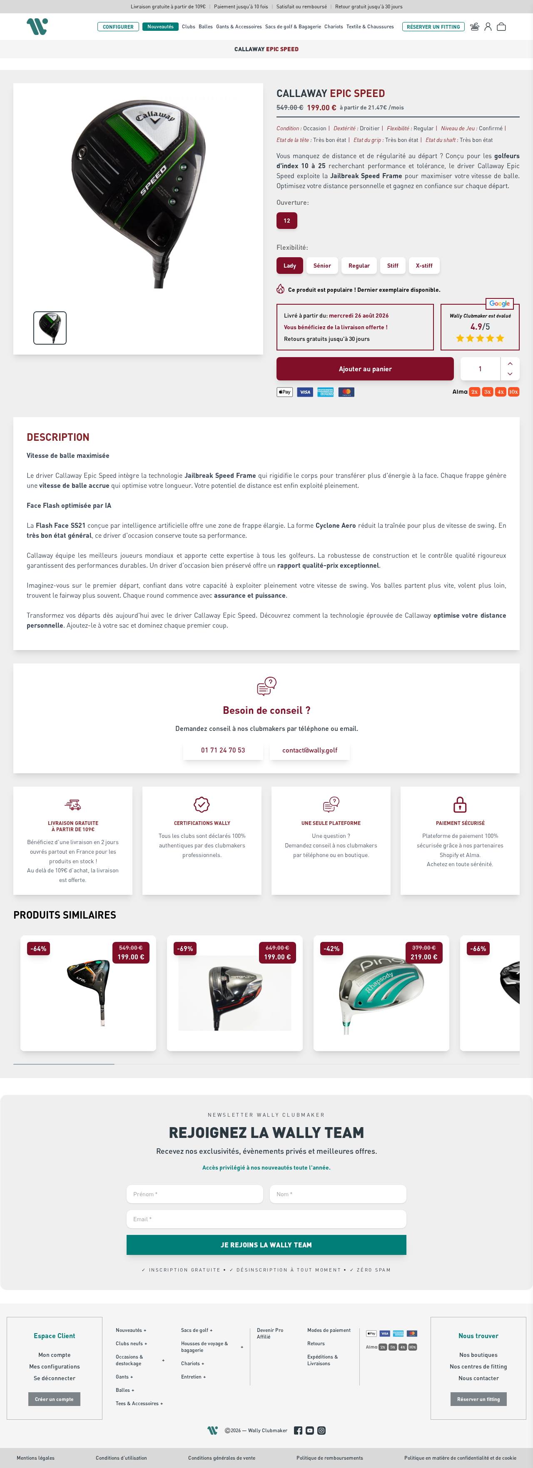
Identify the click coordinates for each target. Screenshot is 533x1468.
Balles (206, 26)
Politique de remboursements (329, 1458)
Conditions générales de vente (221, 1458)
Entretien (193, 1377)
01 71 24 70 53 (223, 750)
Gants (124, 1377)
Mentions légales (36, 1458)
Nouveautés (160, 26)
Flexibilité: (292, 247)
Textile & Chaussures (370, 26)
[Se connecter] (488, 27)
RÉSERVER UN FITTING (433, 27)
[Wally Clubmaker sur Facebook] (298, 1430)
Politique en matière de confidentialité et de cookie (460, 1458)
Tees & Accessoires (139, 1403)
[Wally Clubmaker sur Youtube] (310, 1430)
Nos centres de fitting (478, 1366)
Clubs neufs (131, 1343)
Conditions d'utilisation (121, 1458)
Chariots (333, 26)
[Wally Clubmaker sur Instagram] (321, 1430)
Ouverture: (292, 202)
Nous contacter (478, 1377)
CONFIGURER (118, 27)
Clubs (188, 26)
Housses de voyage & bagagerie (212, 1346)
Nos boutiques (478, 1354)
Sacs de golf (196, 1330)
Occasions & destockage (140, 1360)
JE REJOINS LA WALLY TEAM (266, 1245)
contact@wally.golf (309, 750)
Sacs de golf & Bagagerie (293, 26)
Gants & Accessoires (239, 26)
